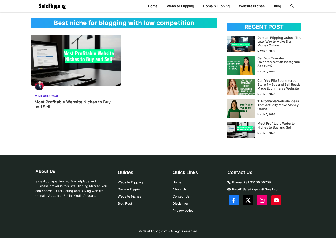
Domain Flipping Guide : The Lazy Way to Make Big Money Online (279, 41)
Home (152, 6)
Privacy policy (183, 210)
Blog (277, 6)
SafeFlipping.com (155, 231)
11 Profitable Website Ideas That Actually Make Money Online (278, 105)
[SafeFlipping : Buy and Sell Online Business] (52, 6)
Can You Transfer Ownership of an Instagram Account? (278, 62)
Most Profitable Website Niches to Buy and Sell (276, 125)
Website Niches (252, 6)
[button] (292, 6)
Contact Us (181, 196)
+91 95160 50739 (257, 182)
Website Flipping (180, 6)
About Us (180, 189)
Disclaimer (180, 203)
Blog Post (125, 203)
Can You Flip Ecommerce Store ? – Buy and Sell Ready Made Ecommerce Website (279, 84)
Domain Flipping (216, 6)
